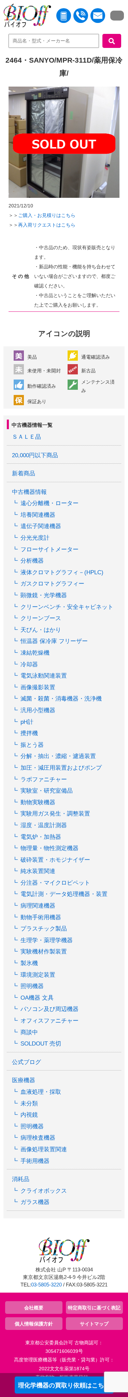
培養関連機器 (37, 515)
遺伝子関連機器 (40, 526)
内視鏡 (29, 1115)
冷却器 (29, 664)
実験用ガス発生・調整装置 (55, 813)
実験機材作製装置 (43, 951)
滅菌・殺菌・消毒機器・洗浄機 (61, 698)
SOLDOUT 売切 (40, 1043)
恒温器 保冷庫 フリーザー (54, 641)
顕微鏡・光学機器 (43, 595)
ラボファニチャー (43, 779)
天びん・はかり (40, 630)
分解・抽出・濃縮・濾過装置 (58, 756)
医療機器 (23, 1080)
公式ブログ (26, 1062)
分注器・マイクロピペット (55, 883)
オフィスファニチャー (49, 1020)
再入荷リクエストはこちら (46, 225)
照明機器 (32, 986)
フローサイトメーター (49, 549)
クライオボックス (43, 1191)
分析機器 (32, 560)
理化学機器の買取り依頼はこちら (64, 1385)
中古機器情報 (29, 492)
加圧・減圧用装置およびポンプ (61, 768)
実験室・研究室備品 (46, 790)
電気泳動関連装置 (43, 675)
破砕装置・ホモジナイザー (55, 860)
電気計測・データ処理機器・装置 (64, 894)
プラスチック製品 (43, 928)
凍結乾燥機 (34, 653)
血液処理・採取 (40, 1092)
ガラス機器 (34, 1202)
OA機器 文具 (37, 998)
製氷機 (29, 963)
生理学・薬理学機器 (46, 940)
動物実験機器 (37, 802)
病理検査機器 (37, 1138)
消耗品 (20, 1179)
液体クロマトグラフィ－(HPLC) (61, 572)
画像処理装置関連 (43, 1149)
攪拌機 (29, 733)
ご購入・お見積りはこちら (46, 215)
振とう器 (32, 745)
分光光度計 (34, 538)
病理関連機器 (37, 905)
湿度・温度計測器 (43, 825)
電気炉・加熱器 (40, 837)
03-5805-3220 (46, 1284)
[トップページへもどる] (25, 16)
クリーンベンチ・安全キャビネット (66, 607)
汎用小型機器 (37, 710)
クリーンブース (40, 618)
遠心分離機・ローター (49, 503)
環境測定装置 (37, 975)
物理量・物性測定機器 (49, 848)
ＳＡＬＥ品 (26, 437)
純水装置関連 (37, 871)
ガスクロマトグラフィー (52, 583)
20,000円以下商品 (35, 455)
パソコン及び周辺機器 (49, 1009)
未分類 (29, 1103)
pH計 (26, 722)
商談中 (29, 1032)
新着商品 (23, 473)
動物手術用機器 (40, 917)
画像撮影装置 (37, 687)
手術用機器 (34, 1161)
